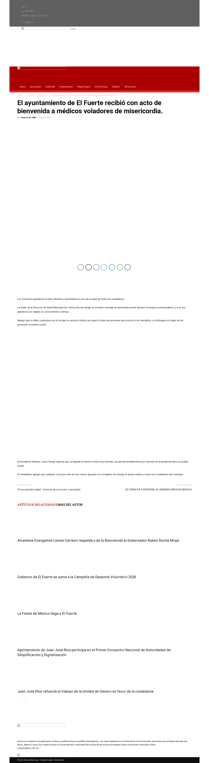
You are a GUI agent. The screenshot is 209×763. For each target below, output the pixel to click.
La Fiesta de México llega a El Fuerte (47, 613)
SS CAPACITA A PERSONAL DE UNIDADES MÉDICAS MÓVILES (158, 489)
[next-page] (25, 699)
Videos (116, 86)
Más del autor (70, 504)
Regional (43, 95)
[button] (188, 70)
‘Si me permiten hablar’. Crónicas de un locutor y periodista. (49, 489)
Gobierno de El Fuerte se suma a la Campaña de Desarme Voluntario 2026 (76, 577)
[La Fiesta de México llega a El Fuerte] (104, 594)
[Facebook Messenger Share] (104, 267)
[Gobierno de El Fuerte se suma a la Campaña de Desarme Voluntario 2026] (104, 558)
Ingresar (29, 22)
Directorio (130, 86)
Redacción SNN (28, 117)
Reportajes (83, 86)
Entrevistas (101, 86)
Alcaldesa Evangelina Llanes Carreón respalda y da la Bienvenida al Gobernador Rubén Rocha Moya (98, 540)
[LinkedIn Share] (112, 267)
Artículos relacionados (37, 504)
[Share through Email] (96, 267)
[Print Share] (128, 267)
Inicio (22, 86)
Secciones (35, 86)
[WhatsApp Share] (120, 267)
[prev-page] (19, 699)
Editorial (50, 86)
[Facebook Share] (81, 267)
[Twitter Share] (88, 267)
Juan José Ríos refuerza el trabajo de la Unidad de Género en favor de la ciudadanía (85, 691)
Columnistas (66, 86)
